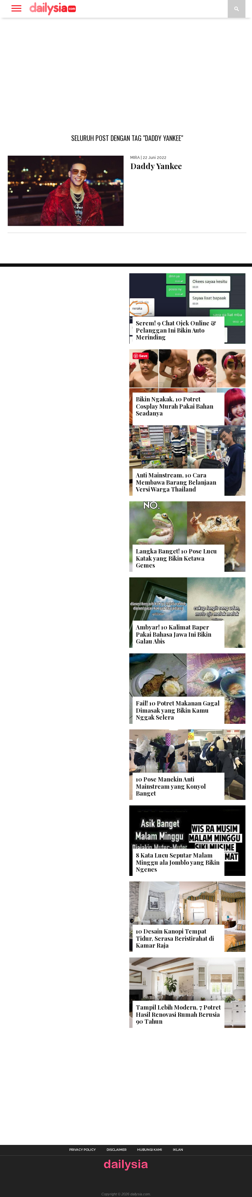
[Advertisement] (126, 70)
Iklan (178, 1149)
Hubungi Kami (149, 1149)
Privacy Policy (82, 1149)
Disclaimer (116, 1149)
